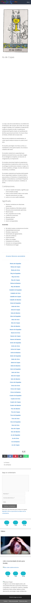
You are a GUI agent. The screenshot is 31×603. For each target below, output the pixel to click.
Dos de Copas (15, 428)
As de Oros (15, 438)
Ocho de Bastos (15, 352)
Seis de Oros (15, 372)
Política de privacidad (13, 601)
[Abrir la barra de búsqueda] (21, 2)
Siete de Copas (15, 362)
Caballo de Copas (15, 296)
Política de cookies (23, 601)
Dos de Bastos (15, 431)
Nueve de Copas (15, 336)
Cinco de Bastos (15, 392)
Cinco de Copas (15, 389)
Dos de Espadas (16, 422)
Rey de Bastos (15, 286)
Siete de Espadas (15, 356)
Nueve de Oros (15, 333)
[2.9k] (6, 522)
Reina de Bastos (15, 283)
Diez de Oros (15, 319)
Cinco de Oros (15, 385)
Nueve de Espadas (15, 329)
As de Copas (15, 445)
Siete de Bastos (15, 366)
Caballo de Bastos (15, 300)
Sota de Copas (15, 309)
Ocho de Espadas (15, 342)
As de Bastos (15, 441)
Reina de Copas (15, 267)
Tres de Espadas (15, 415)
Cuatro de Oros (15, 399)
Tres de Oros (15, 418)
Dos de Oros (15, 425)
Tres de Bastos (15, 408)
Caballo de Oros (15, 293)
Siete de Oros (15, 359)
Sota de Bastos (15, 313)
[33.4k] (24, 522)
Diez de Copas (15, 323)
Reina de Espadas (15, 263)
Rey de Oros (15, 276)
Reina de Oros (15, 270)
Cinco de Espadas (15, 382)
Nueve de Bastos (15, 339)
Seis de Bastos (15, 379)
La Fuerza (6, 462)
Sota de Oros (15, 306)
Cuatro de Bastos (15, 405)
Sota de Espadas (15, 303)
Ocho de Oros (15, 346)
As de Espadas (15, 435)
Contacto (5, 601)
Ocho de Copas (15, 349)
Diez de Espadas (15, 316)
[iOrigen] (9, 2)
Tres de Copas (15, 412)
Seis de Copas (15, 375)
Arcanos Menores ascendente (15, 256)
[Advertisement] (15, 73)
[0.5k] (15, 522)
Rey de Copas (15, 280)
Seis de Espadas (15, 369)
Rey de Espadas (15, 273)
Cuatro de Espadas (15, 395)
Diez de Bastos (15, 326)
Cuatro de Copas (15, 402)
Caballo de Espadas (15, 290)
